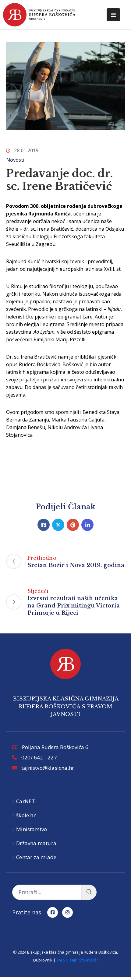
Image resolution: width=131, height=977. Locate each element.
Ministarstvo (31, 829)
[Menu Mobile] (113, 14)
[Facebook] (43, 525)
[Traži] (89, 892)
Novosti (15, 160)
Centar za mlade (36, 857)
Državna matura (36, 843)
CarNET (25, 801)
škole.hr (26, 815)
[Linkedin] (87, 525)
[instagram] (67, 912)
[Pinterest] (73, 525)
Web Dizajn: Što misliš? (77, 960)
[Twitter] (58, 525)
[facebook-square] (52, 912)
